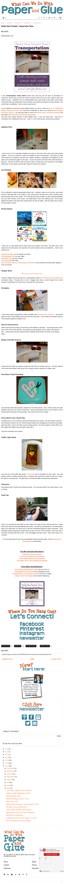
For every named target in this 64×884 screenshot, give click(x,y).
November (10, 771)
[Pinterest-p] (41, 17)
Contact (6, 865)
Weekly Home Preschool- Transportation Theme (22, 804)
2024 (7, 752)
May (8, 788)
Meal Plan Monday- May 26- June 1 (17, 799)
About (34, 862)
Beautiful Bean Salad (13, 796)
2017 (6, 757)
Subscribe (35, 868)
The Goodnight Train (8, 256)
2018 (6, 754)
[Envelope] (49, 17)
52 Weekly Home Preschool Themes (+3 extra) (21, 818)
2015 (6, 763)
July (8, 782)
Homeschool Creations (46, 314)
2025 (6, 749)
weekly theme (27, 23)
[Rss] (52, 17)
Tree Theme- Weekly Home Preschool (18, 790)
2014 (6, 766)
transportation (37, 23)
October (9, 774)
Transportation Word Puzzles (24, 571)
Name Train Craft (12, 801)
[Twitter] (44, 17)
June (8, 785)
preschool (9, 23)
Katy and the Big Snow (8, 254)
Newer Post (7, 659)
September (11, 777)
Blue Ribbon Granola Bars (14, 815)
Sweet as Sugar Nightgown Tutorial (18, 793)
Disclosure (7, 868)
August (9, 780)
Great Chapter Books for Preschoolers (19, 810)
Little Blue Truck (6, 258)
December (10, 768)
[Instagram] (54, 17)
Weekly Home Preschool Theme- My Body (20, 812)
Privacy (34, 865)
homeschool (18, 23)
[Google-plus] (46, 17)
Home (2, 23)
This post (30, 474)
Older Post (56, 659)
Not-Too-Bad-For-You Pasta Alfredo (18, 821)
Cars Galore (5, 260)
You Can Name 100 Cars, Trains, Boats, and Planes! (18, 262)
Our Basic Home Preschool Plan (16, 807)
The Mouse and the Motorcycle (52, 278)
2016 (6, 760)
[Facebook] (39, 17)
